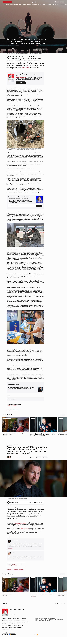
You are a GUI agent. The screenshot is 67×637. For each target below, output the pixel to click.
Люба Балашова (14, 457)
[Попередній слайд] (61, 574)
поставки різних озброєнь (12, 302)
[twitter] (55, 603)
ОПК (12, 569)
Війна (33, 4)
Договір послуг (5, 620)
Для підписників (5, 4)
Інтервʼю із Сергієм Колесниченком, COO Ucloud (42, 434)
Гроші (20, 4)
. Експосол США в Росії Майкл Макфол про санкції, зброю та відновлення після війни (21, 388)
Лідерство (44, 4)
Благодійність (19, 627)
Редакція (18, 623)
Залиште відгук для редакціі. (12, 405)
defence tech (16, 569)
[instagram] (60, 603)
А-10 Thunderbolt (15, 409)
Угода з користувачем (12, 618)
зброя (11, 409)
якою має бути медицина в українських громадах (13, 434)
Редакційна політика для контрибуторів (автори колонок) (13, 625)
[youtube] (64, 603)
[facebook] (58, 603)
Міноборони (9, 569)
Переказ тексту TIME (10, 48)
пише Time (25, 67)
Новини (12, 4)
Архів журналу (5, 627)
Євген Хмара (21, 569)
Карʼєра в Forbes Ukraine (21, 618)
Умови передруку (17, 620)
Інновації (24, 4)
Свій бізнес (29, 4)
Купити (21, 82)
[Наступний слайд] (63, 415)
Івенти (10, 620)
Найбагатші (53, 4)
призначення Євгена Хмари (20, 523)
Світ (36, 4)
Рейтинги (48, 4)
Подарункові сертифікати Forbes (8, 629)
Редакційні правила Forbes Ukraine (8, 623)
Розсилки (23, 620)
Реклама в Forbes (12, 627)
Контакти (4, 618)
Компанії (16, 4)
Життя (39, 4)
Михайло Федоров (25, 528)
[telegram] (62, 603)
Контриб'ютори (60, 4)
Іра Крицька (19, 457)
